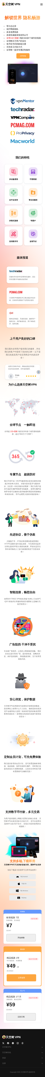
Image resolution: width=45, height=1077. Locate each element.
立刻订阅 (21, 1017)
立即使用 (21, 978)
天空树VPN (25, 1072)
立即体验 (23, 56)
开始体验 (21, 938)
